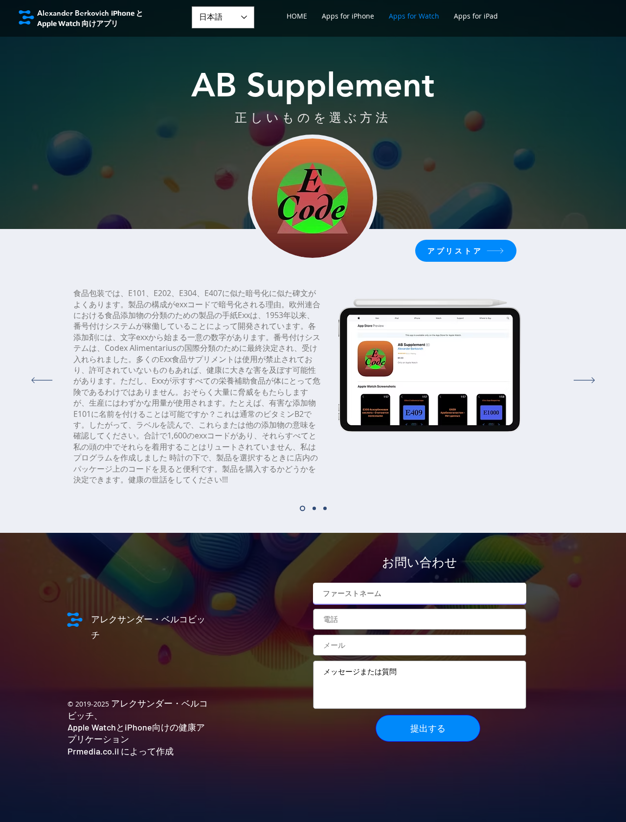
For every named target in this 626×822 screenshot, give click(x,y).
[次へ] (584, 381)
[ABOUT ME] (302, 508)
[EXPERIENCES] (314, 508)
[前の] (41, 381)
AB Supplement (312, 85)
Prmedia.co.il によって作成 (120, 751)
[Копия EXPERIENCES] (325, 508)
